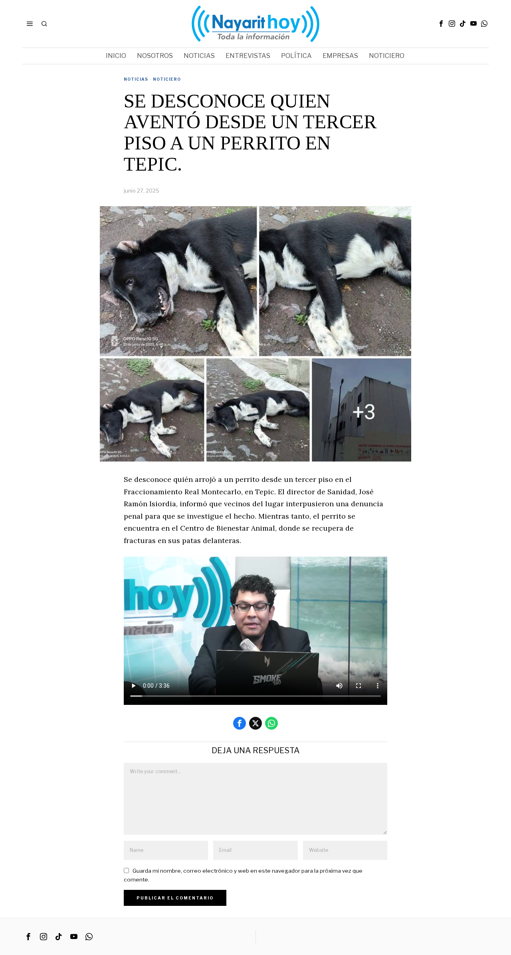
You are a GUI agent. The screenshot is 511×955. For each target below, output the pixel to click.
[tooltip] (441, 23)
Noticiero (167, 79)
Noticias (136, 79)
